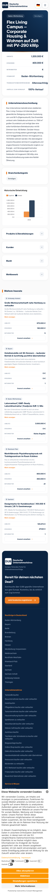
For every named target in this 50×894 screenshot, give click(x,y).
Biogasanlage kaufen (13, 743)
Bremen (8, 637)
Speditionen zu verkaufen (15, 720)
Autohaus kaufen (12, 732)
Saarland (8, 666)
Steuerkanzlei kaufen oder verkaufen (19, 724)
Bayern (8, 624)
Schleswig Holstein (12, 678)
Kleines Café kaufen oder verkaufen (19, 728)
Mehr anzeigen (9, 317)
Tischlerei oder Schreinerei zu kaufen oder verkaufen (21, 737)
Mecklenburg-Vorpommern (15, 649)
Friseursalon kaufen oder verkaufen (19, 772)
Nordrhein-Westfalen (13, 657)
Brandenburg (10, 633)
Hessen (8, 645)
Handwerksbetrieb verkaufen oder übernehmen (23, 755)
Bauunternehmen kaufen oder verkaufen (21, 699)
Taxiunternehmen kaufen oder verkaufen (21, 711)
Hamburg (8, 641)
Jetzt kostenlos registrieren (20, 600)
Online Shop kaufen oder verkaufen (19, 747)
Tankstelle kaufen (12, 695)
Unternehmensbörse (13, 690)
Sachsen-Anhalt (11, 674)
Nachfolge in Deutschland (16, 615)
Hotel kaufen (10, 703)
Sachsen (8, 670)
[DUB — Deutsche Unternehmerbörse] (17, 5)
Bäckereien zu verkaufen (14, 764)
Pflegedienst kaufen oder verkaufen (19, 707)
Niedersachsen (11, 653)
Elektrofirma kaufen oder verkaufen (19, 751)
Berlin (7, 628)
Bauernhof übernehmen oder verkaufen (20, 776)
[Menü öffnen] (45, 5)
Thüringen (9, 682)
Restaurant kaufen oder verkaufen (18, 760)
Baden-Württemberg (13, 620)
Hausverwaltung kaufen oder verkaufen (20, 716)
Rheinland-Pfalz (11, 661)
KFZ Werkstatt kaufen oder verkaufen (19, 768)
